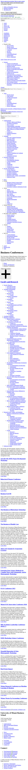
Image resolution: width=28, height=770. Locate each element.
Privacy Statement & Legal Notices (12, 765)
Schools (6, 28)
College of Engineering (12, 72)
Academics (6, 33)
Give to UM (7, 27)
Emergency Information (9, 763)
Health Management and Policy (14, 305)
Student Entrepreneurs (12, 208)
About (8, 189)
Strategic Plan (10, 191)
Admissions (6, 34)
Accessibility (7, 743)
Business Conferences (12, 174)
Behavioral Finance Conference (11, 479)
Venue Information (14, 345)
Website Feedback (8, 768)
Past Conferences (14, 320)
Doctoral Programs (11, 144)
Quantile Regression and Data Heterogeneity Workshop (14, 339)
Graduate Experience (12, 148)
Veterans (9, 243)
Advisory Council (14, 440)
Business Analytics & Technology (18, 427)
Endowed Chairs (11, 177)
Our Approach (10, 158)
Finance (9, 302)
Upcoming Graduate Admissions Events (17, 186)
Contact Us (9, 132)
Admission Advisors (12, 156)
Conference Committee (15, 371)
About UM (6, 26)
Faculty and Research (9, 168)
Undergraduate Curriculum (13, 126)
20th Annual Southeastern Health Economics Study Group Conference (16, 386)
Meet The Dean (11, 195)
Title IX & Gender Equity (10, 766)
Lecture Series (7, 735)
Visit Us (9, 134)
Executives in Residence (16, 439)
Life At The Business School (14, 196)
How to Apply (10, 124)
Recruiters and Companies (13, 239)
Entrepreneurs (10, 241)
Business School (11, 66)
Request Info (7, 247)
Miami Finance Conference (13, 319)
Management (10, 307)
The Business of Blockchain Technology (13, 510)
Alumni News (10, 229)
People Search (10, 47)
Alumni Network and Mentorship (15, 210)
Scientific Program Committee (17, 348)
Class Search (10, 96)
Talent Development (12, 220)
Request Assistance (8, 8)
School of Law (10, 73)
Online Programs (11, 143)
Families (9, 240)
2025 (11, 357)
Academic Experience (12, 123)
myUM (8, 51)
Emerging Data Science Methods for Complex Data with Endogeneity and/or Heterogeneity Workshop (13, 572)
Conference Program (15, 333)
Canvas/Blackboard (11, 54)
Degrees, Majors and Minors (14, 122)
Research (6, 37)
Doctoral (6, 726)
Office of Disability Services (11, 7)
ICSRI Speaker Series (15, 444)
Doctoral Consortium (15, 375)
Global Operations (14, 429)
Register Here (13, 405)
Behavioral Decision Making (17, 426)
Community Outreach (15, 419)
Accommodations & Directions (17, 341)
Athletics (6, 40)
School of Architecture (12, 63)
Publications (13, 441)
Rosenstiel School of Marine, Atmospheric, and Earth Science (15, 75)
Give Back (9, 227)
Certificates (9, 164)
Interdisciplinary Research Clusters (15, 420)
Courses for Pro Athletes (13, 167)
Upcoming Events (11, 185)
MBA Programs (11, 140)
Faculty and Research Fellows (17, 437)
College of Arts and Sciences (14, 65)
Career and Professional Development (16, 127)
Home (5, 263)
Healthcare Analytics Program (17, 399)
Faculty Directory (11, 170)
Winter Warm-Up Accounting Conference (14, 698)
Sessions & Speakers (15, 360)
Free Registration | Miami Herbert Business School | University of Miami (18, 330)
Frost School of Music (12, 79)
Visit (8, 201)
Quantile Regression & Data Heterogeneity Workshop (10, 652)
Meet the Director (14, 433)
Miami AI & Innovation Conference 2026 (14, 604)
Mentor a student (11, 232)
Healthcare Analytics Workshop (14, 396)
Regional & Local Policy (16, 347)
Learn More (3, 476)
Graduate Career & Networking (14, 209)
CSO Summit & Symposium (14, 353)
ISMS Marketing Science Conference (12, 638)
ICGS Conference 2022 (8, 588)
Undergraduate (7, 120)
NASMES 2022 (11, 343)
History (12, 434)
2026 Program (13, 361)
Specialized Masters (12, 141)
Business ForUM (6, 494)
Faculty (12, 292)
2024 (11, 355)
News (5, 179)
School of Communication (13, 68)
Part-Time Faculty (11, 288)
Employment (10, 55)
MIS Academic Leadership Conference (16, 401)
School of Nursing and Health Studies (16, 80)
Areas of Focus (13, 436)
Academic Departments (12, 171)
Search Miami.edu (5, 18)
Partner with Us (11, 215)
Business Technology (12, 296)
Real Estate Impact (7, 669)
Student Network (11, 206)
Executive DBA (11, 139)
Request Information (12, 199)
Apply (5, 23)
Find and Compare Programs (14, 137)
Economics (9, 299)
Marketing (9, 313)
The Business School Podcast (14, 184)
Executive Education (9, 157)
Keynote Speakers (14, 382)
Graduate (6, 136)
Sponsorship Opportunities (16, 324)
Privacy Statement (11, 57)
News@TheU (10, 45)
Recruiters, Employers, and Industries (16, 212)
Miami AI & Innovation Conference (15, 406)
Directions (12, 393)
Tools (5, 41)
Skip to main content (20, 1)
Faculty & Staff (10, 237)
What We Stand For (12, 192)
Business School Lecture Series (14, 182)
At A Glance (10, 193)
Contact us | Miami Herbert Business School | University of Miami (17, 336)
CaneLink (9, 49)
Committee (12, 384)
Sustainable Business (15, 424)
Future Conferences (15, 350)
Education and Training (15, 417)
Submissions (13, 367)
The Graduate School (12, 82)
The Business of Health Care (14, 321)
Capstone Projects (11, 219)
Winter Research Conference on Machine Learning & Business (14, 687)
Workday (9, 52)
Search (2, 20)
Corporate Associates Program (14, 222)
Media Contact (7, 737)
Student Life (7, 36)
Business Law (10, 293)
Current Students (11, 234)
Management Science (12, 310)
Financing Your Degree (12, 147)
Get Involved (10, 230)
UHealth (6, 38)
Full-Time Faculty (11, 286)
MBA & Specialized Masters (11, 725)
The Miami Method (11, 146)
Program (12, 344)
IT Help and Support (12, 48)
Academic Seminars (12, 172)
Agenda (12, 389)
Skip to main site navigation (7, 1)
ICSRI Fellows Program (16, 443)
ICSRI (8, 430)
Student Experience (11, 133)
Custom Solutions (11, 161)
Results (8, 163)
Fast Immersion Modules (13, 160)
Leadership (9, 198)
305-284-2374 (7, 10)
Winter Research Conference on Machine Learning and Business (17, 326)
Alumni (5, 30)
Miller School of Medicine (13, 77)
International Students (12, 236)
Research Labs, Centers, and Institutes (16, 175)
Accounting (10, 290)
